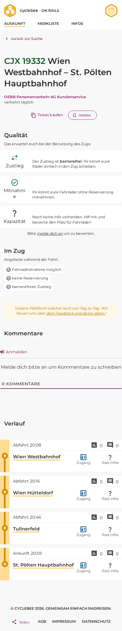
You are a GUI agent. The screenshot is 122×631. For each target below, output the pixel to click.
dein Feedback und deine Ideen (75, 313)
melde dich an (50, 233)
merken (85, 115)
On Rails (50, 10)
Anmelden (16, 352)
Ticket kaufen (50, 115)
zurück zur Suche (27, 38)
